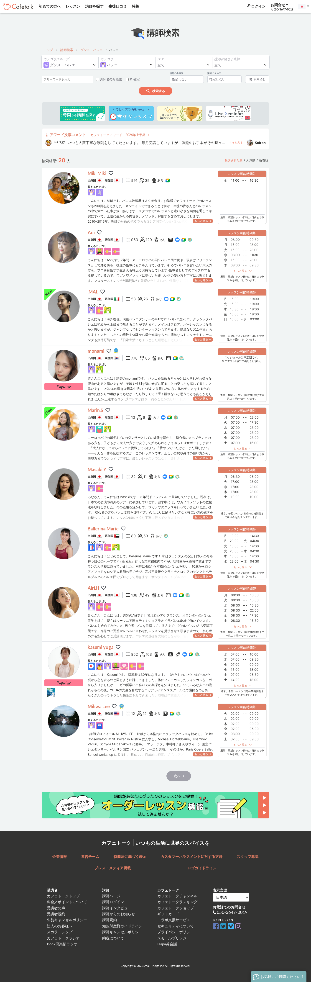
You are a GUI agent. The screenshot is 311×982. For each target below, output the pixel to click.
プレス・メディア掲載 (112, 868)
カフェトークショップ (175, 908)
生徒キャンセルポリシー (67, 920)
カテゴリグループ (56, 59)
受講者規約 (56, 914)
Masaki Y (97, 469)
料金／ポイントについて (67, 902)
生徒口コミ (117, 6)
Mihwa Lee (99, 706)
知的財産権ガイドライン (122, 926)
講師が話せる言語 (227, 59)
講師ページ (111, 896)
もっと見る (236, 142)
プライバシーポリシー (175, 932)
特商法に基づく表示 (130, 856)
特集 (135, 6)
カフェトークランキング (177, 902)
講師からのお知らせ (118, 914)
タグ (160, 59)
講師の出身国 (176, 73)
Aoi (91, 232)
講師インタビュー (116, 908)
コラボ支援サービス (173, 920)
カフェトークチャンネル (177, 896)
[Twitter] (224, 926)
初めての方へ (49, 6)
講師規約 (109, 920)
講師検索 (66, 50)
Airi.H (93, 588)
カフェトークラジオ (63, 938)
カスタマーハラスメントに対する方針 (192, 856)
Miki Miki (97, 173)
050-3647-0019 (232, 912)
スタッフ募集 (248, 856)
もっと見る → (202, 221)
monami (96, 351)
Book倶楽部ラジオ (62, 944)
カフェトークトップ (63, 896)
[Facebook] (216, 926)
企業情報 (59, 856)
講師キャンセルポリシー (122, 932)
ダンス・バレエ (91, 50)
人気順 (250, 160)
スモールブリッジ (171, 938)
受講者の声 (56, 908)
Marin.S (95, 410)
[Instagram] (238, 926)
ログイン (258, 6)
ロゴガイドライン (202, 868)
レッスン (72, 6)
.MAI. (93, 291)
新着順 (263, 160)
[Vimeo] (231, 926)
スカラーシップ (59, 932)
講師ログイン (113, 902)
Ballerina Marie (103, 528)
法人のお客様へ (59, 926)
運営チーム (90, 856)
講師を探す (94, 6)
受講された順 (233, 160)
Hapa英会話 (167, 944)
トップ (48, 50)
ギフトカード (168, 914)
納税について (113, 938)
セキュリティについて (175, 926)
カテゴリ (106, 59)
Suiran (260, 142)
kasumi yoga (101, 647)
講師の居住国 (214, 73)
